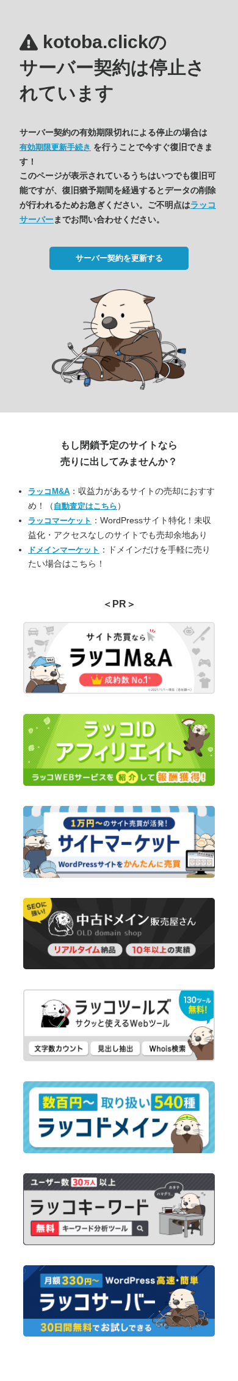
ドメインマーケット (63, 549)
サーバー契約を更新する (119, 258)
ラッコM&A (49, 491)
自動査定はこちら (85, 505)
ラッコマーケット (60, 520)
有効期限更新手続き (55, 147)
